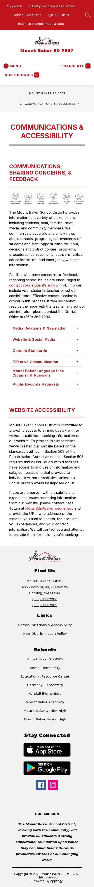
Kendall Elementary (44, 693)
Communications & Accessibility (52, 103)
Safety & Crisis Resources (52, 6)
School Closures (27, 15)
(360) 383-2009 (44, 605)
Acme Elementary (45, 668)
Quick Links (58, 15)
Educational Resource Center (45, 676)
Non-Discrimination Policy (45, 633)
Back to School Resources (41, 24)
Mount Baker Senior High (45, 719)
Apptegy (56, 881)
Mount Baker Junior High (45, 711)
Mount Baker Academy (45, 702)
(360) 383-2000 (44, 599)
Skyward (15, 6)
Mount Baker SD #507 (47, 93)
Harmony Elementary (45, 685)
